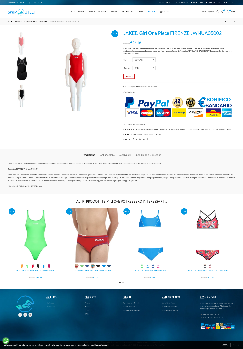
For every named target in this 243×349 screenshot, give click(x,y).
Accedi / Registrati (208, 12)
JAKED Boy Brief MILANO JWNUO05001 (93, 270)
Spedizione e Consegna (148, 154)
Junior (114, 11)
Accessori (127, 11)
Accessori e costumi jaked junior (35, 21)
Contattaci (198, 3)
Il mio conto (165, 3)
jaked (146, 134)
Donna (102, 11)
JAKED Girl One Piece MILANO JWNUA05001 (35, 270)
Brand (141, 11)
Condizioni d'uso (168, 303)
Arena (87, 303)
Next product (233, 21)
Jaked (87, 306)
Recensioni (124, 154)
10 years (139, 60)
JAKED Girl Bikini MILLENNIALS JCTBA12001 (207, 270)
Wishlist (224, 10)
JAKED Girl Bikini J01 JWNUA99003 (150, 270)
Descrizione (88, 154)
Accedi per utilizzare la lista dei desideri (141, 87)
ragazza (158, 134)
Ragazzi (222, 129)
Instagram (25, 315)
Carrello (212, 3)
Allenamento (165, 129)
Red (137, 68)
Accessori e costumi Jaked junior (145, 129)
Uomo (91, 11)
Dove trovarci (182, 3)
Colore (126, 68)
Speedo (88, 310)
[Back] (10, 21)
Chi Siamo (50, 303)
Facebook (20, 315)
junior (151, 134)
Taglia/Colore (107, 154)
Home (19, 21)
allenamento (137, 134)
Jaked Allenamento (178, 129)
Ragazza (214, 129)
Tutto (228, 129)
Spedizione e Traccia (131, 303)
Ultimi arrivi (77, 11)
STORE (166, 11)
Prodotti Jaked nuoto (201, 129)
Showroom (50, 306)
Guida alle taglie (228, 3)
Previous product (227, 21)
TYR (86, 314)
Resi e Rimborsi (129, 306)
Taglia (125, 60)
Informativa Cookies (170, 310)
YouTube (30, 315)
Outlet (152, 11)
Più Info (236, 345)
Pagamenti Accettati (131, 310)
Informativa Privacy (169, 306)
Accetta (225, 345)
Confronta (130, 92)
